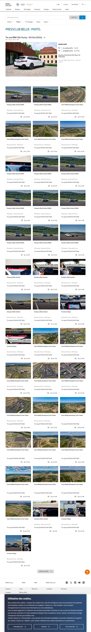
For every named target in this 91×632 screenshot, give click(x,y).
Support (8, 589)
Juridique (49, 589)
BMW (23, 583)
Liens (21, 589)
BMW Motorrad (50, 583)
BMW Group (9, 583)
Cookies (8, 592)
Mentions (35, 589)
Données (64, 589)
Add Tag (74, 17)
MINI (35, 583)
